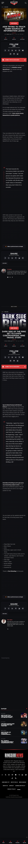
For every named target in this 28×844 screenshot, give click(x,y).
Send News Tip (5, 782)
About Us (5, 785)
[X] (8, 50)
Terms (18, 789)
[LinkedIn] (15, 50)
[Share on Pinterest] (15, 258)
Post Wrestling (12, 571)
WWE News (14, 328)
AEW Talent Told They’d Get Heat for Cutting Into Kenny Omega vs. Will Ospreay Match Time (7, 716)
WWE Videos (3, 730)
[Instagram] (10, 54)
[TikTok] (12, 778)
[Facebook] (5, 50)
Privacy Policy (12, 789)
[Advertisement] (12, 154)
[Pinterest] (19, 50)
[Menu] (3, 3)
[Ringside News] (14, 3)
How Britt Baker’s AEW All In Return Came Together (7, 724)
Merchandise (22, 782)
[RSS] (16, 778)
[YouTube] (22, 50)
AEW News (14, 23)
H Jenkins (8, 34)
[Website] (8, 277)
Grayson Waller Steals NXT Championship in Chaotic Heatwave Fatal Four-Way (6, 733)
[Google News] (12, 50)
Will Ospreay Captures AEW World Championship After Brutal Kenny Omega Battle (7, 741)
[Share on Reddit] (19, 258)
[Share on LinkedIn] (12, 258)
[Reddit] (17, 54)
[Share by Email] (22, 258)
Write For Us (14, 782)
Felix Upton (9, 619)
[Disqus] (14, 678)
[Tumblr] (19, 775)
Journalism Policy (20, 785)
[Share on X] (8, 258)
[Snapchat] (14, 54)
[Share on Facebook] (5, 258)
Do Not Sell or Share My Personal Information (14, 797)
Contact (11, 785)
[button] (25, 3)
